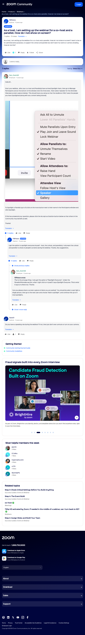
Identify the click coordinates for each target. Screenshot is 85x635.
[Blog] (3, 617)
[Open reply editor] (42, 61)
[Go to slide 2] (35, 433)
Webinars (20, 12)
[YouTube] (17, 617)
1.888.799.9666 (18, 545)
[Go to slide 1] (32, 433)
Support (7, 604)
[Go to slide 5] (45, 433)
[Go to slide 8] (53, 433)
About (6, 578)
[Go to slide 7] (50, 433)
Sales (5, 595)
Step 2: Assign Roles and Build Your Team (22, 518)
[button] (3, 4)
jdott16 (14, 447)
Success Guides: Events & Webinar (17, 493)
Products (11, 12)
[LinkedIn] (8, 617)
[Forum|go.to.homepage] (19, 4)
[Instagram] (22, 617)
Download (7, 587)
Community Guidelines (14, 351)
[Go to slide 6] (48, 433)
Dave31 (11, 318)
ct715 (13, 466)
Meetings (8, 505)
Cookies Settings (64, 623)
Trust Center (18, 623)
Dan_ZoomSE (14, 75)
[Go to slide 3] (37, 433)
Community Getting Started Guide (18, 348)
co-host (8, 503)
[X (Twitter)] (13, 617)
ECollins (14, 453)
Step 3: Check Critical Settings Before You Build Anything (29, 490)
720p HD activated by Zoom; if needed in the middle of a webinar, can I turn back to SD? (42, 509)
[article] (42, 154)
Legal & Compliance (50, 623)
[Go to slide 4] (41, 433)
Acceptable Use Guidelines (33, 623)
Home (4, 12)
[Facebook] (27, 617)
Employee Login (7, 626)
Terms (4, 623)
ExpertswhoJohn (18, 460)
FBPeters (12, 20)
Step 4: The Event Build (15, 496)
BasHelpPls (16, 473)
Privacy (10, 623)
